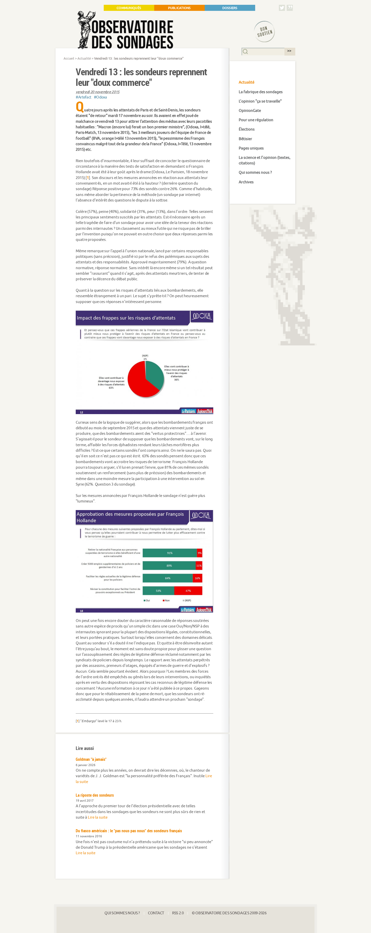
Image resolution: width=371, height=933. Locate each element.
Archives (246, 182)
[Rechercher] (288, 51)
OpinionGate (250, 110)
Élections (247, 129)
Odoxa (100, 97)
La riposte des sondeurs (95, 795)
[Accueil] (154, 30)
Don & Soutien (260, 26)
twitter (282, 7)
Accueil (69, 59)
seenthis (290, 7)
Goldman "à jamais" (91, 759)
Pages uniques (251, 148)
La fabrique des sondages (261, 92)
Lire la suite (98, 817)
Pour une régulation (256, 120)
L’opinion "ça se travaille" (260, 101)
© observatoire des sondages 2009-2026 (229, 913)
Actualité (84, 59)
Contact (156, 913)
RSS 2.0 (178, 913)
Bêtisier (245, 139)
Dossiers (229, 8)
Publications (179, 8)
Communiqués (129, 8)
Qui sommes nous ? (255, 172)
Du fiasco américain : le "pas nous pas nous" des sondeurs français (129, 831)
